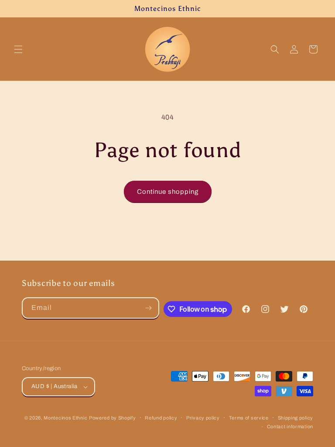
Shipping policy (296, 417)
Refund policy (161, 417)
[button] (18, 49)
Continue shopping (167, 191)
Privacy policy (203, 417)
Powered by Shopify (112, 417)
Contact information (290, 426)
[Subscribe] (148, 308)
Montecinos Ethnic (65, 417)
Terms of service (249, 417)
